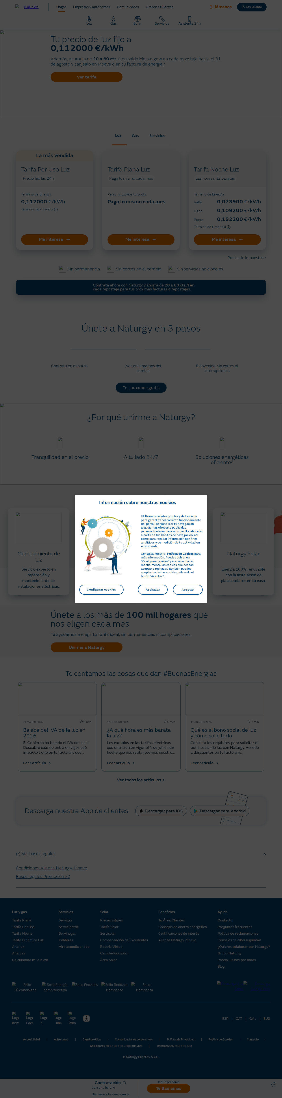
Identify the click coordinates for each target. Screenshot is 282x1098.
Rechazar (153, 589)
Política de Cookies (180, 554)
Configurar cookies (101, 589)
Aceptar (188, 589)
